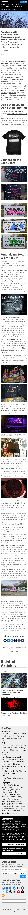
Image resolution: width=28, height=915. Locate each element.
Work (16, 759)
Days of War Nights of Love (12, 764)
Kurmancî (20, 811)
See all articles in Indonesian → (11, 9)
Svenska (5, 806)
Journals (9, 745)
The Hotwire (10, 773)
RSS (9, 731)
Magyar (4, 799)
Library (8, 4)
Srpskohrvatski (16, 801)
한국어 (9, 804)
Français (11, 787)
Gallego (13, 811)
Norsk (4, 813)
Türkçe (10, 799)
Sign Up (23, 876)
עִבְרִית (16, 806)
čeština (12, 797)
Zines (4, 745)
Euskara (18, 797)
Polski (18, 790)
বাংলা (20, 804)
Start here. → (21, 853)
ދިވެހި (8, 811)
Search (7, 6)
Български (5, 794)
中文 (11, 794)
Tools (13, 4)
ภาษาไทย (22, 806)
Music (9, 748)
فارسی (16, 799)
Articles (5, 731)
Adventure (9, 734)
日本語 (17, 792)
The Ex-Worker (7, 771)
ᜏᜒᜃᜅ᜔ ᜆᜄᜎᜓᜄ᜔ (12, 813)
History (10, 736)
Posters (16, 745)
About (21, 6)
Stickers (23, 745)
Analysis (17, 734)
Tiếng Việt (18, 808)
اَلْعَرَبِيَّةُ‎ (4, 804)
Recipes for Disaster (17, 762)
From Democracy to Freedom (12, 757)
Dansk (11, 806)
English (4, 785)
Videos (4, 748)
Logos (15, 748)
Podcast (5, 769)
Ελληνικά (5, 792)
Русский (12, 790)
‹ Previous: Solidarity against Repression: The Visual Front (14, 648)
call (4, 281)
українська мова (8, 808)
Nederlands (6, 801)
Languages (14, 6)
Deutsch (5, 787)
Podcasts (19, 4)
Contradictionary (8, 759)
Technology (6, 738)
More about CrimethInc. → (16, 844)
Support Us (24, 1)
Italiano (17, 785)
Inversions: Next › (14, 651)
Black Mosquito (15, 111)
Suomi (11, 792)
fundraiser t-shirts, (14, 339)
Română (15, 804)
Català (4, 811)
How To (16, 736)
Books (3, 4)
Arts (3, 734)
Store (2, 6)
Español (10, 785)
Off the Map (21, 766)
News (5, 55)
